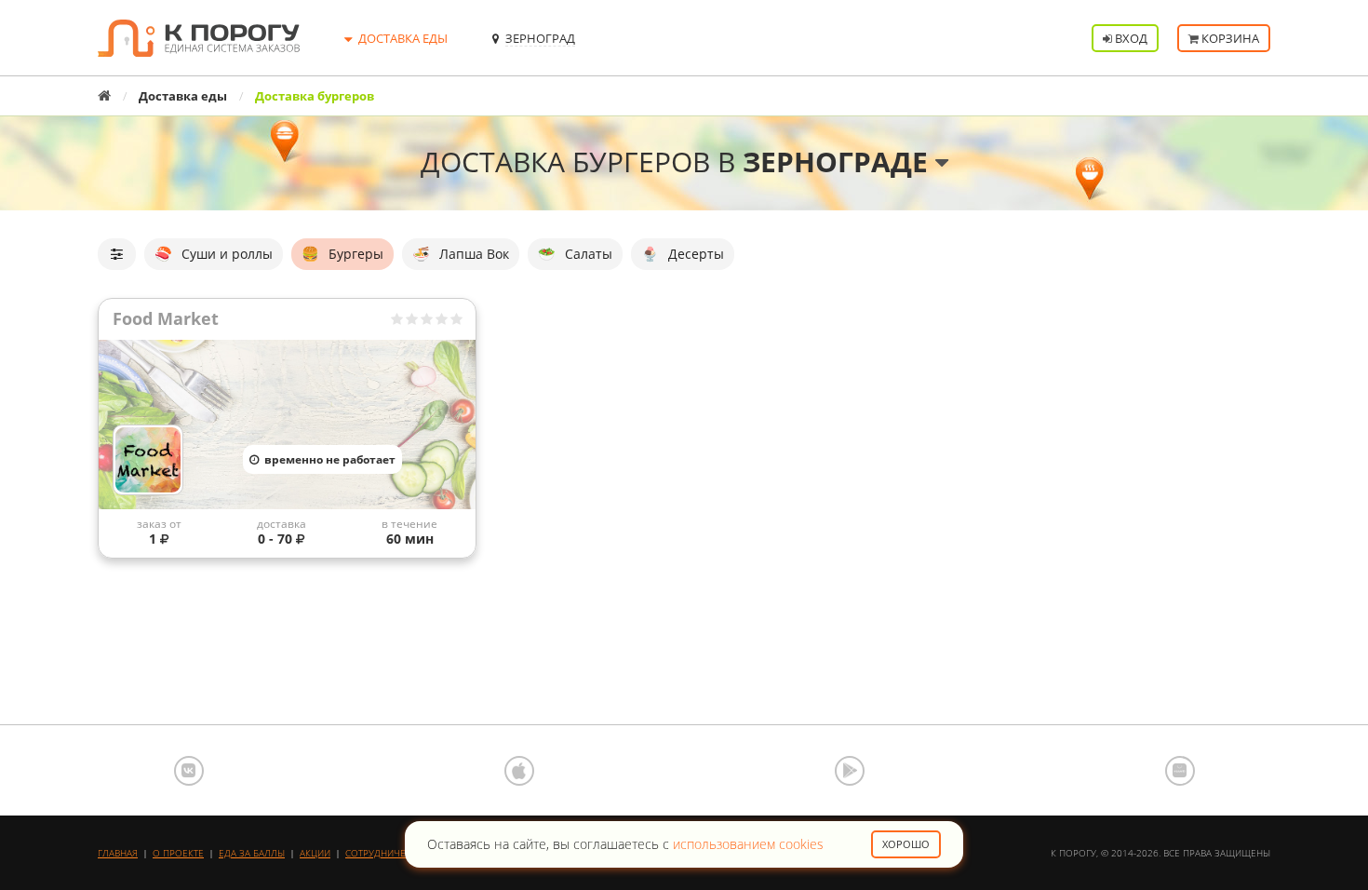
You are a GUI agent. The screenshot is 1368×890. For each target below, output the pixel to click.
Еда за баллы (252, 852)
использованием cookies (748, 844)
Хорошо (906, 844)
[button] (117, 253)
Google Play (850, 771)
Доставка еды (183, 96)
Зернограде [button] (839, 161)
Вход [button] (1129, 38)
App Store (519, 771)
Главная (118, 852)
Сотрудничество (387, 852)
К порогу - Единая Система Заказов (199, 38)
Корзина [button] (1229, 38)
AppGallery (1180, 771)
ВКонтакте (189, 771)
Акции (315, 852)
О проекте (178, 852)
